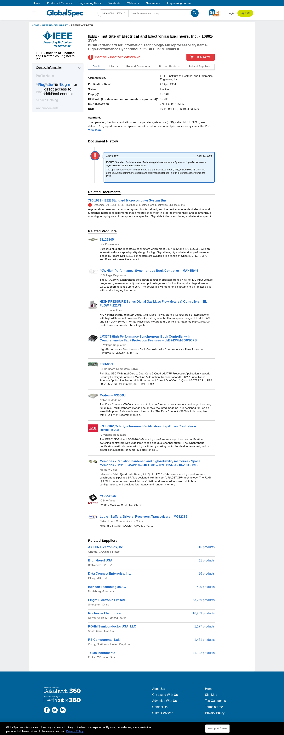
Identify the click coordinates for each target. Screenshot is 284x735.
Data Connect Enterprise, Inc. (109, 573)
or (54, 84)
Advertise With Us (164, 700)
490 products (206, 587)
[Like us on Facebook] (47, 710)
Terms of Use (214, 707)
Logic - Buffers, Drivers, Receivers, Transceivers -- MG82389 (143, 516)
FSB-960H (107, 364)
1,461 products (204, 639)
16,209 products (204, 613)
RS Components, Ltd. (104, 639)
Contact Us (160, 707)
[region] (142, 728)
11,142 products (204, 653)
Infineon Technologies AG (107, 587)
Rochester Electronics (104, 613)
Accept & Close (217, 728)
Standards (114, 3)
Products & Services (59, 3)
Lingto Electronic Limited (106, 600)
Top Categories (215, 700)
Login (231, 13)
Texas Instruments (101, 653)
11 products (207, 560)
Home (36, 3)
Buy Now (203, 57)
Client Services (162, 713)
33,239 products (204, 600)
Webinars (133, 3)
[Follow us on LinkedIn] (63, 710)
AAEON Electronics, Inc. (106, 547)
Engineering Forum (179, 3)
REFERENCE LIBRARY (55, 25)
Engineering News (90, 3)
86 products (207, 573)
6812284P (107, 239)
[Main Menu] (34, 13)
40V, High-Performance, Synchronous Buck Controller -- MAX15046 (149, 270)
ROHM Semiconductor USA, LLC (112, 626)
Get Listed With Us (165, 694)
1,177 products (204, 626)
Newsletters (153, 3)
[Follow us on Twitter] (55, 710)
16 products (207, 547)
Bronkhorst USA (100, 560)
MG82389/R (108, 496)
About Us (158, 688)
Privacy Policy (214, 713)
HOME (35, 25)
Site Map (211, 694)
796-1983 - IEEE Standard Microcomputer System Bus (127, 200)
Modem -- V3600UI (113, 395)
